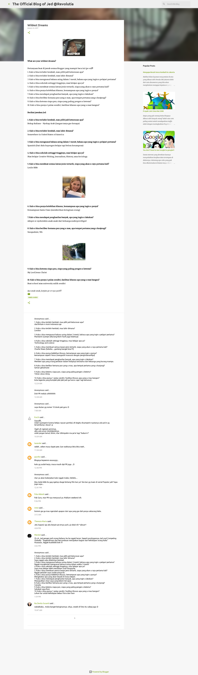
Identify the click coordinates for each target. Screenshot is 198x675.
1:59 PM (37, 597)
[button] (29, 32)
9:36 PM (37, 501)
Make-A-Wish (32, 297)
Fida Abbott (39, 494)
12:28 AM (38, 397)
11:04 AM (38, 450)
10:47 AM (38, 610)
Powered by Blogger (100, 672)
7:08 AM (37, 411)
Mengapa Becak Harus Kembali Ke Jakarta (159, 72)
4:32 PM (37, 546)
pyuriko (37, 457)
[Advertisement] (74, 649)
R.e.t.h (36, 417)
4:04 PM (37, 528)
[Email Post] (29, 295)
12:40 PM (38, 468)
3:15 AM (37, 515)
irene (36, 508)
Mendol (37, 535)
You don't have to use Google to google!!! (158, 150)
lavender (37, 443)
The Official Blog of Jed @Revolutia (43, 4)
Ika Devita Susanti (41, 603)
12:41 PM (38, 488)
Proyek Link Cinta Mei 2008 (153, 111)
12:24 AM (38, 383)
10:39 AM (38, 437)
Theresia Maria (40, 521)
